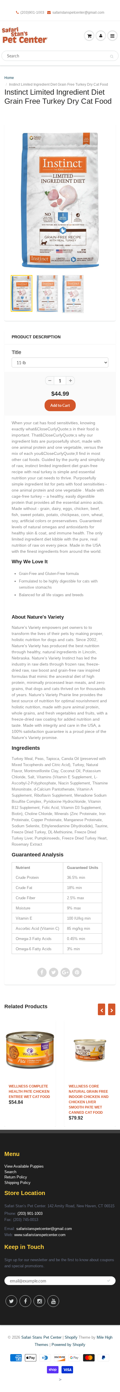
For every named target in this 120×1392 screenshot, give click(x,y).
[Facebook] (25, 1301)
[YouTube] (53, 1301)
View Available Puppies (24, 1166)
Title (16, 352)
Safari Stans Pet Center (41, 1337)
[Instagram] (39, 1301)
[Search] (111, 56)
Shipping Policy (17, 1182)
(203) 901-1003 (30, 1213)
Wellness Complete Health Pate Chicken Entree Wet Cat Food (29, 1091)
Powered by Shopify (68, 1344)
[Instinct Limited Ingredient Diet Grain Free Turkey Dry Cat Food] (60, 200)
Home (9, 78)
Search (10, 1172)
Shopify (71, 1337)
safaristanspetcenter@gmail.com (78, 12)
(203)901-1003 (32, 12)
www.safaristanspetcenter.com (40, 1235)
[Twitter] (11, 1301)
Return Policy (15, 1177)
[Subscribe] (108, 1280)
